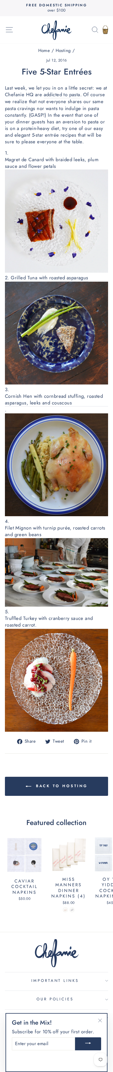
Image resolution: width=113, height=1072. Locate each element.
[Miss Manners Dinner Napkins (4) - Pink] (65, 910)
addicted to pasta (62, 94)
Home (44, 50)
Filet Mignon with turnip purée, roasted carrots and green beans (55, 531)
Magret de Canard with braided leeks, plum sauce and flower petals (52, 163)
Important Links (55, 980)
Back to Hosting (61, 786)
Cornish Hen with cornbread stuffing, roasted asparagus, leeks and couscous (54, 399)
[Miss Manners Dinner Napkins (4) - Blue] (72, 910)
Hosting (63, 50)
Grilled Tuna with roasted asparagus (49, 277)
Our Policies (55, 999)
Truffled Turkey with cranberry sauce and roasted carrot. (49, 621)
